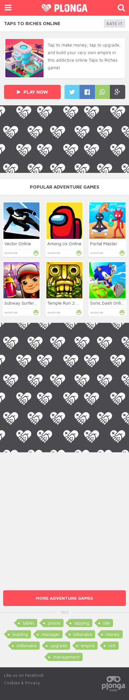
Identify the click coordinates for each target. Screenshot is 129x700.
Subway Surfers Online (27, 303)
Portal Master (103, 243)
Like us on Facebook (24, 675)
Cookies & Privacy (22, 682)
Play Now (35, 92)
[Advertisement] (64, 517)
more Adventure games (64, 598)
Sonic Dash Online (108, 303)
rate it (114, 23)
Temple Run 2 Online (67, 303)
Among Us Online (64, 243)
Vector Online (17, 243)
